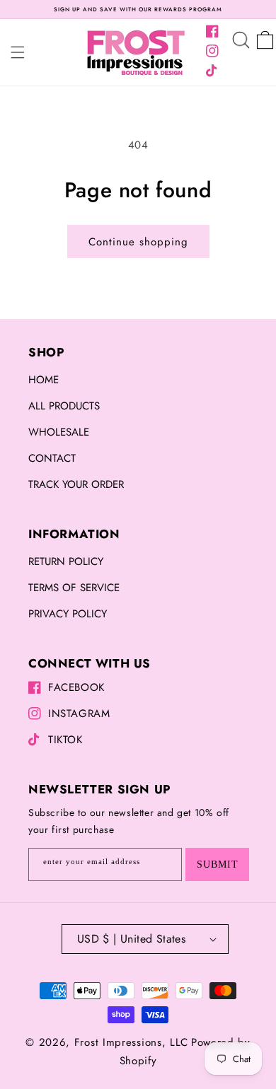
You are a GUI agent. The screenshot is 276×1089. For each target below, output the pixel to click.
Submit (217, 864)
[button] (17, 52)
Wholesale (58, 432)
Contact (52, 458)
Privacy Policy (67, 614)
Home (43, 380)
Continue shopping (138, 242)
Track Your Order (76, 484)
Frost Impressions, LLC (131, 1042)
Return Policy (65, 561)
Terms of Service (74, 587)
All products (64, 406)
